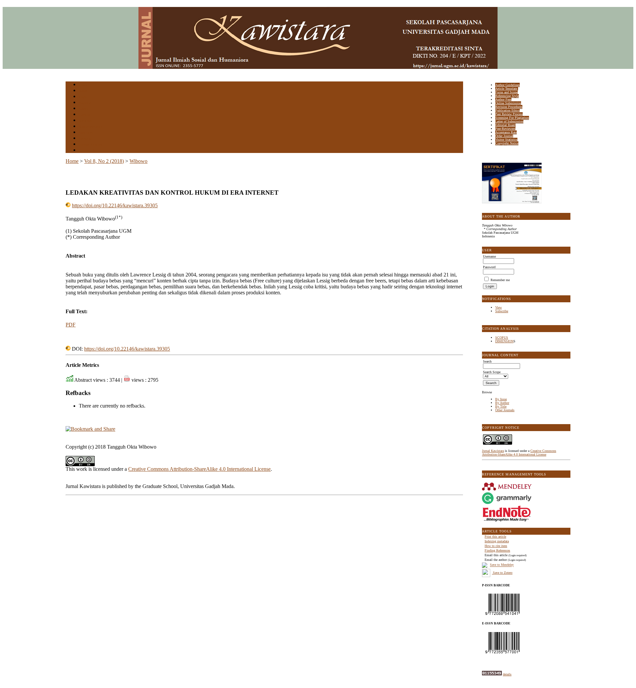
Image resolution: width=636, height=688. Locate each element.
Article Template (506, 88)
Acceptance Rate (506, 132)
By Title (500, 406)
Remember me (500, 280)
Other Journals (504, 410)
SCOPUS (501, 337)
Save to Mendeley (502, 565)
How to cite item (496, 546)
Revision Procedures (508, 107)
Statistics (86, 132)
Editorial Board (505, 125)
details (507, 674)
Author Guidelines (507, 85)
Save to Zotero (502, 572)
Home (83, 85)
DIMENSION (504, 341)
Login (83, 97)
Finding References (497, 550)
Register (85, 103)
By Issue (501, 399)
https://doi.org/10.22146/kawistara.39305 (115, 205)
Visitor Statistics (506, 139)
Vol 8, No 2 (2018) (104, 161)
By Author (502, 403)
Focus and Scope (506, 92)
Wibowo (138, 161)
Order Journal (504, 136)
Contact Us (87, 150)
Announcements (90, 126)
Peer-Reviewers (505, 128)
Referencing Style (507, 96)
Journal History (90, 144)
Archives (85, 121)
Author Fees (503, 99)
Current (84, 115)
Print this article (495, 536)
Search (83, 109)
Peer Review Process (509, 114)
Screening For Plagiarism (512, 118)
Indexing (85, 138)
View (498, 307)
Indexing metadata (497, 541)
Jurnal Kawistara (493, 451)
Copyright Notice (506, 143)
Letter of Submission (509, 121)
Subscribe (501, 311)
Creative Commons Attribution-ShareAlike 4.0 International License (519, 452)
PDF (71, 324)
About (83, 91)
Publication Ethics (507, 110)
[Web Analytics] (492, 674)
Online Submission (508, 103)
